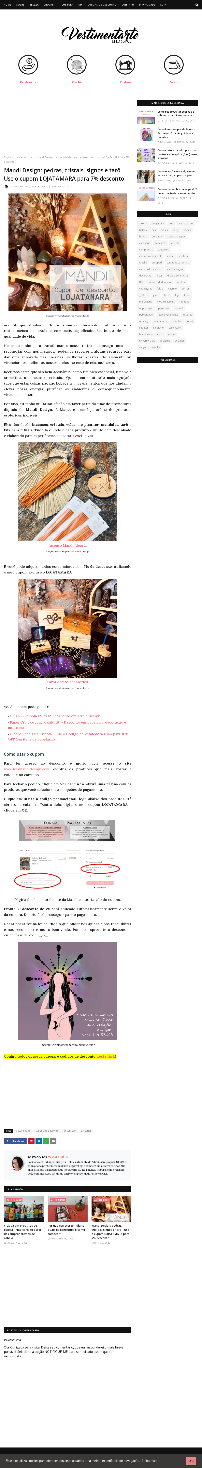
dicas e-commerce (177, 275)
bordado (157, 236)
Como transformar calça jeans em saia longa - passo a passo (176, 173)
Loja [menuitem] (163, 4)
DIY (141, 282)
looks (187, 295)
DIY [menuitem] (81, 4)
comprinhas (146, 249)
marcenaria (145, 301)
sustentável (175, 327)
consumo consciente (150, 256)
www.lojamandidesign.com (26, 769)
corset (170, 256)
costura (183, 256)
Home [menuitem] (7, 4)
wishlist (156, 347)
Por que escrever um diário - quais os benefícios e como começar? (67, 1230)
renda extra (160, 321)
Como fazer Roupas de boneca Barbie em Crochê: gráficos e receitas (176, 133)
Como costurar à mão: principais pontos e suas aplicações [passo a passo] (177, 154)
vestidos (179, 340)
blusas (187, 230)
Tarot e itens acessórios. (68, 682)
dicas (159, 275)
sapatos (143, 327)
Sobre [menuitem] (20, 4)
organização (146, 308)
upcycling (165, 340)
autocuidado (28, 157)
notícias (184, 301)
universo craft (147, 340)
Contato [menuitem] (128, 4)
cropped (157, 262)
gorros (185, 288)
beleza (143, 230)
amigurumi (158, 223)
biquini (164, 230)
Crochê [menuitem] (49, 4)
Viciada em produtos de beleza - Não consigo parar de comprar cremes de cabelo (22, 1232)
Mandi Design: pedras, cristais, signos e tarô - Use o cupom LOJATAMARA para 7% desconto (111, 1232)
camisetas (160, 243)
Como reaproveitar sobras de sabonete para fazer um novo (175, 113)
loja (177, 295)
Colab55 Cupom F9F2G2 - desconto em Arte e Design (55, 716)
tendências (145, 334)
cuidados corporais (178, 262)
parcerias (86, 1130)
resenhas (177, 321)
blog (176, 230)
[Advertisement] (67, 127)
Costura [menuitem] (67, 4)
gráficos (143, 295)
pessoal (178, 308)
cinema (175, 243)
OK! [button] (191, 1460)
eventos (180, 282)
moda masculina (166, 301)
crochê (143, 262)
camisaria (144, 243)
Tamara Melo (18, 186)
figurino (172, 288)
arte (171, 223)
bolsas (143, 236)
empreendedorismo (159, 282)
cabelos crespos (176, 236)
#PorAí (143, 223)
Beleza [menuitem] (34, 4)
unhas (171, 334)
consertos (163, 249)
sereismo (158, 327)
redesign (144, 321)
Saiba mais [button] (149, 1460)
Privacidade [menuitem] (147, 4)
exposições (145, 288)
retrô (190, 321)
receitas (187, 314)
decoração (70, 1130)
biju (154, 230)
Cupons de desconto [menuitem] (102, 4)
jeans (156, 295)
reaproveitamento (168, 314)
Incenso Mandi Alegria (68, 545)
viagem (143, 347)
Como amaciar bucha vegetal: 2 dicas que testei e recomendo (177, 191)
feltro (160, 288)
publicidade (146, 314)
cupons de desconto (47, 1130)
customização (175, 269)
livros (167, 295)
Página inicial (11, 157)
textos (159, 334)
